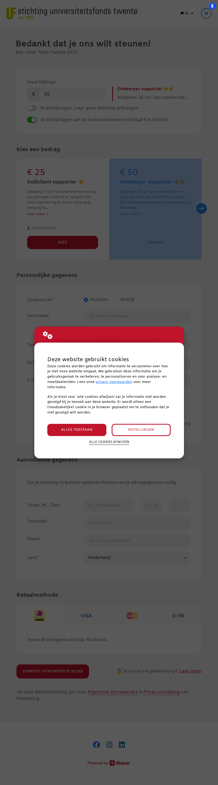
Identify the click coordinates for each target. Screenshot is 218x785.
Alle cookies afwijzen (109, 442)
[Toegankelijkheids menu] (212, 6)
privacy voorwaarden (114, 382)
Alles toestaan (77, 430)
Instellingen (141, 430)
